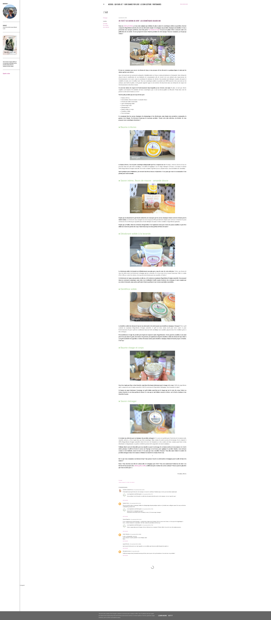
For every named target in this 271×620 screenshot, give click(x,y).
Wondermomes (127, 551)
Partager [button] (105, 18)
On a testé (105, 25)
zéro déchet (106, 27)
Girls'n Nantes (126, 534)
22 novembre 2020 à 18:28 (135, 534)
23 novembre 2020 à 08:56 (135, 544)
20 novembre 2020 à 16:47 (136, 519)
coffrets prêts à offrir (140, 465)
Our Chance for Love (131, 4)
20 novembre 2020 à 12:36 (138, 489)
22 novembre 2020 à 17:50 (147, 508)
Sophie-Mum (126, 503)
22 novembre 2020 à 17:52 (147, 525)
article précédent (128, 26)
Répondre (125, 500)
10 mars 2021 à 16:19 (135, 551)
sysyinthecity (126, 544)
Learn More (162, 615)
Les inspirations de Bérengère (134, 494)
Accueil (110, 4)
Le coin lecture (145, 4)
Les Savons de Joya (154, 29)
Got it (170, 615)
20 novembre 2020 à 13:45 (135, 503)
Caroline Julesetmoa (128, 489)
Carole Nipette (126, 519)
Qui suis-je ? (119, 4)
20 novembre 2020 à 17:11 (147, 494)
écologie (105, 23)
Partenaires (157, 4)
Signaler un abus (6, 73)
